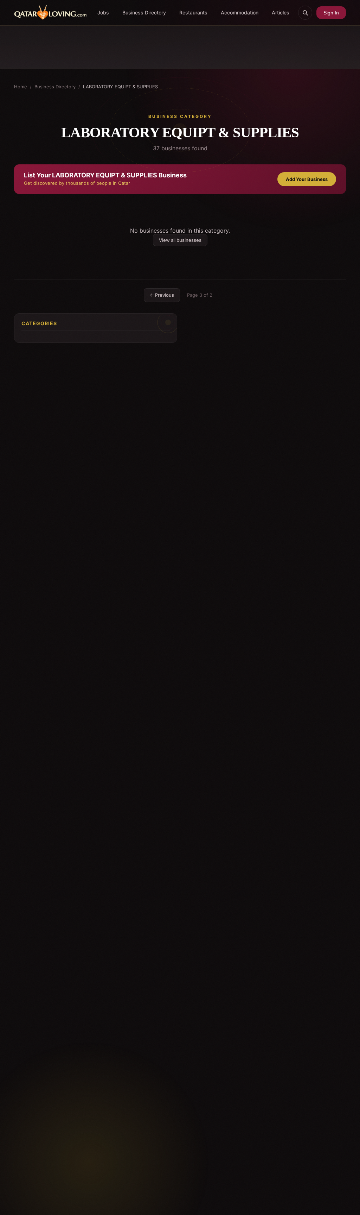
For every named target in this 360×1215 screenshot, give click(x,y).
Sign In (331, 12)
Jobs (103, 12)
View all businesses (180, 240)
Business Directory (144, 12)
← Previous (162, 295)
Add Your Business (307, 179)
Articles (280, 12)
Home (20, 86)
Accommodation (239, 12)
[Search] (305, 13)
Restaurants (193, 12)
